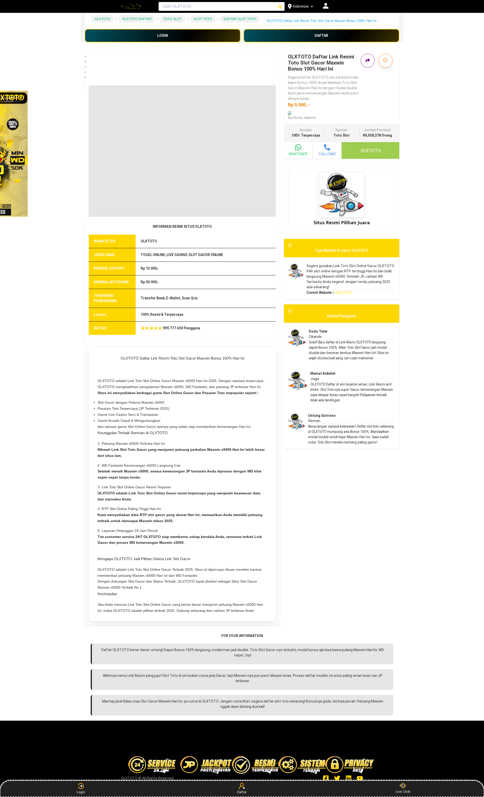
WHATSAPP (298, 154)
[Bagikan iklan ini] (368, 61)
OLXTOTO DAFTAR (137, 19)
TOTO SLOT (172, 19)
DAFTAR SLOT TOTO (240, 19)
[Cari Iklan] (280, 6)
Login (81, 792)
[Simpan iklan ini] (385, 61)
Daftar (242, 792)
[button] (182, 56)
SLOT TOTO (202, 19)
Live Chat (403, 791)
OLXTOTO (102, 19)
